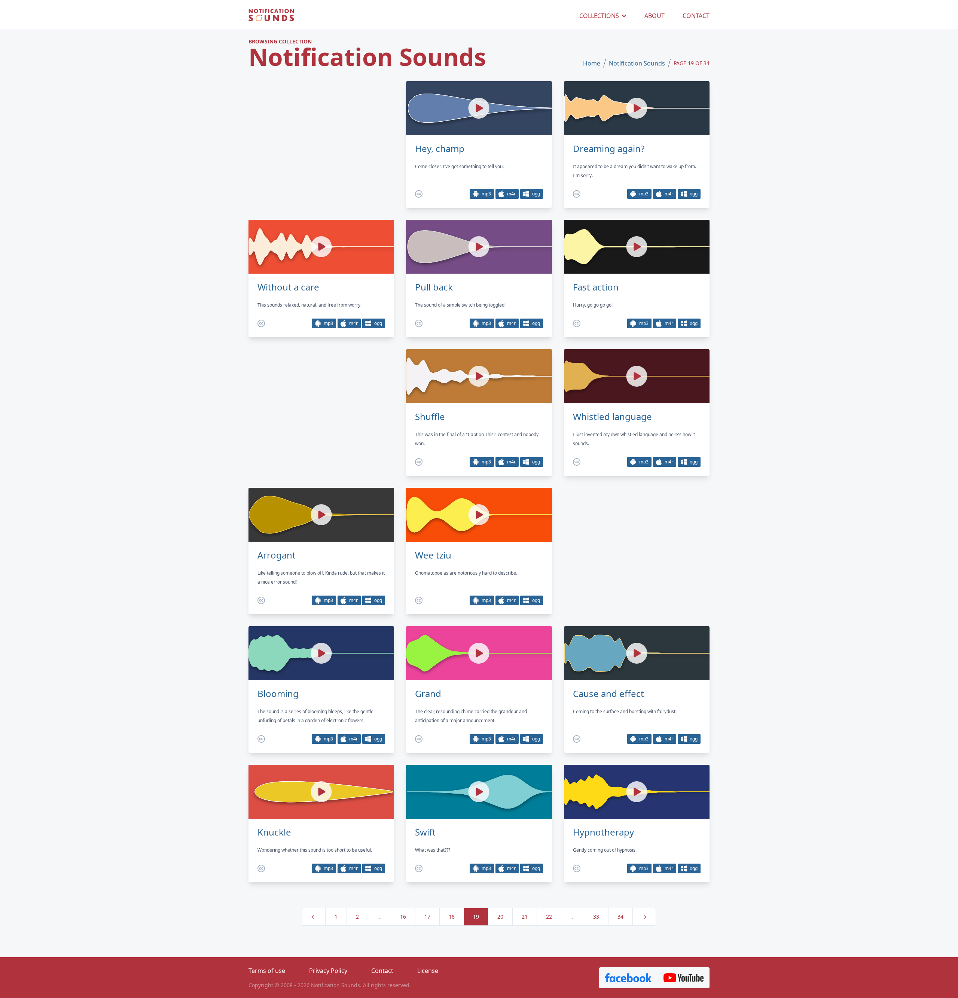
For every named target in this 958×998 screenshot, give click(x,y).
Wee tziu (433, 555)
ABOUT (654, 16)
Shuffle (430, 416)
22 (549, 916)
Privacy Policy (328, 971)
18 (452, 916)
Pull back (434, 287)
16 (403, 916)
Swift (425, 832)
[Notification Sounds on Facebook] (628, 977)
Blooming (278, 693)
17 (427, 916)
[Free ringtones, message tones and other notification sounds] (271, 15)
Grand (428, 693)
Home (591, 63)
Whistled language (612, 416)
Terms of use (266, 971)
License (427, 971)
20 (500, 916)
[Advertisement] (321, 144)
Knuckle (274, 832)
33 (596, 916)
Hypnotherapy (603, 832)
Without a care (288, 287)
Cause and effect (608, 693)
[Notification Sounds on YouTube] (684, 977)
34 (620, 916)
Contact (382, 971)
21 (525, 916)
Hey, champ (439, 148)
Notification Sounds (637, 63)
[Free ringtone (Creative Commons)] (418, 194)
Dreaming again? (608, 148)
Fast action (596, 287)
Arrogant (276, 555)
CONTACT (696, 16)
